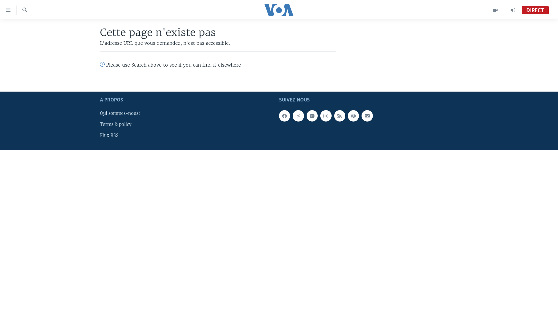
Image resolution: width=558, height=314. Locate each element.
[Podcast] (353, 115)
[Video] (495, 10)
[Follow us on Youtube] (312, 115)
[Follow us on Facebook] (284, 115)
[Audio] (513, 10)
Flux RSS (109, 135)
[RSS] (339, 115)
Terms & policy (115, 124)
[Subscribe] (367, 115)
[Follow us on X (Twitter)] (298, 115)
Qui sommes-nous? (120, 113)
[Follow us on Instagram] (325, 115)
